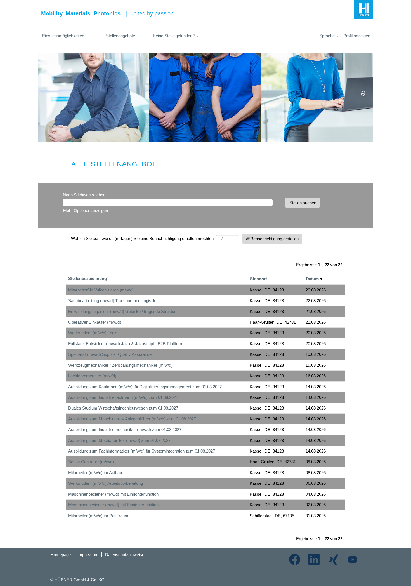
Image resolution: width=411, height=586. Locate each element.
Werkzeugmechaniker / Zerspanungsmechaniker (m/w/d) (120, 365)
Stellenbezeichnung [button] (87, 278)
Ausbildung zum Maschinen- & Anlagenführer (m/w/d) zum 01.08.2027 (132, 418)
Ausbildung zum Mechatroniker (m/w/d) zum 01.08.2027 (119, 440)
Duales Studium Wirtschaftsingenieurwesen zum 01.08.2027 (123, 408)
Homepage (61, 554)
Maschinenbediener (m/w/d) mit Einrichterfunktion (113, 494)
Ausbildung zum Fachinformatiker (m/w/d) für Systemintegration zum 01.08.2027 (141, 451)
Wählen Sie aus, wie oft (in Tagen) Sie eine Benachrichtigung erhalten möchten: (143, 238)
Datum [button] (313, 278)
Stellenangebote (120, 35)
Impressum (87, 554)
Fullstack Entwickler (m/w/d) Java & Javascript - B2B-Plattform (125, 343)
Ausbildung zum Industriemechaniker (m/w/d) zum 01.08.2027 (124, 429)
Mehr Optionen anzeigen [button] (85, 210)
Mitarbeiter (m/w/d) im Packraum (98, 515)
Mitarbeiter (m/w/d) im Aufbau (95, 472)
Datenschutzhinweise (124, 554)
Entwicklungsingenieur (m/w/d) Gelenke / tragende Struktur (122, 311)
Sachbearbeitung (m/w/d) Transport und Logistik (111, 300)
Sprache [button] (327, 35)
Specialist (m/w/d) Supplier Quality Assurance (110, 354)
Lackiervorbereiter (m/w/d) (92, 375)
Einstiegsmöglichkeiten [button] (63, 35)
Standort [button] (258, 278)
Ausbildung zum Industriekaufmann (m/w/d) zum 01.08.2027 (123, 397)
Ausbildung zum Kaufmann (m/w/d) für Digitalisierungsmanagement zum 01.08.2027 (145, 386)
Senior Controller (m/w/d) (91, 461)
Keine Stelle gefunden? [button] (174, 35)
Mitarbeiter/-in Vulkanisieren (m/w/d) (101, 290)
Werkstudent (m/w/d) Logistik (95, 332)
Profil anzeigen (356, 35)
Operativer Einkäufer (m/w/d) (94, 322)
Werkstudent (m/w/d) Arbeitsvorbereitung (105, 483)
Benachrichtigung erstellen (274, 238)
